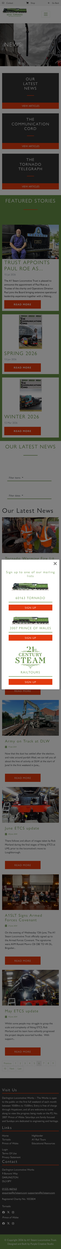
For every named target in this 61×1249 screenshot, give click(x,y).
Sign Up (30, 607)
